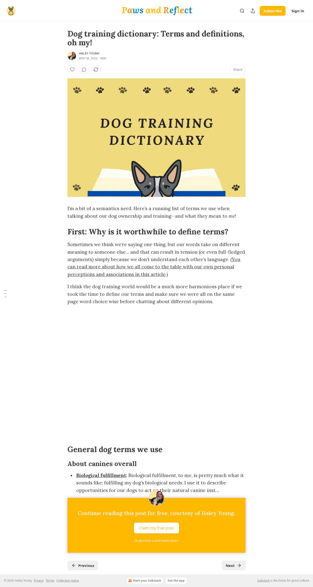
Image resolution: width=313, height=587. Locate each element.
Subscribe (273, 10)
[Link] (61, 232)
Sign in (297, 10)
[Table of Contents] (5, 293)
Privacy (39, 580)
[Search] (242, 11)
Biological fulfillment (101, 475)
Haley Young (89, 53)
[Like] (72, 69)
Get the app (176, 580)
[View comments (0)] (84, 69)
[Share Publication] (253, 11)
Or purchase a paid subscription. (156, 541)
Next (230, 565)
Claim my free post (156, 528)
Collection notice (67, 580)
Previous (86, 565)
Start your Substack (147, 580)
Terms (50, 580)
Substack (263, 580)
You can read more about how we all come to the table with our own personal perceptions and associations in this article (153, 266)
